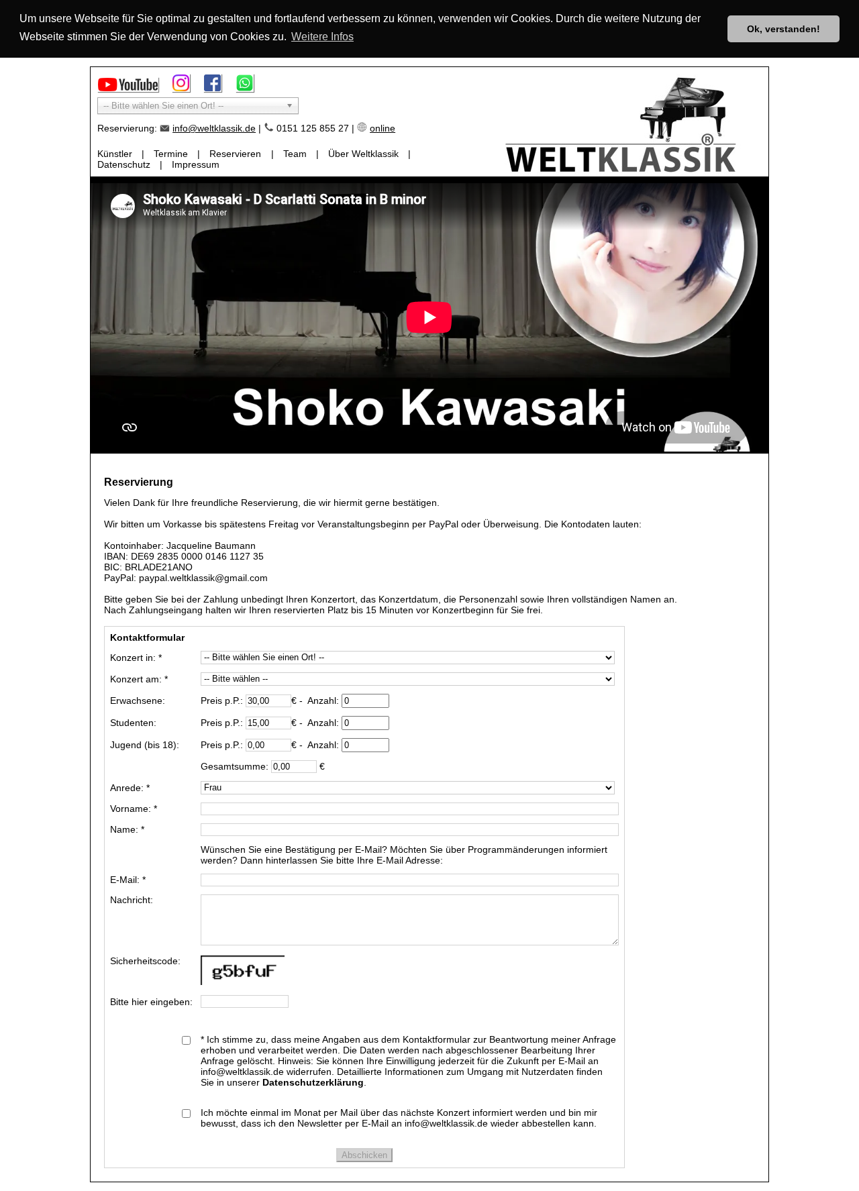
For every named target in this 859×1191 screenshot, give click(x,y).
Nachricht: (131, 899)
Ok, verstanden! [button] (783, 28)
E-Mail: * (128, 879)
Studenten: (133, 722)
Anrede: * (130, 787)
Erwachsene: (137, 700)
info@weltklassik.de (214, 128)
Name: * (127, 829)
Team (295, 153)
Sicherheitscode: (145, 960)
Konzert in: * (136, 657)
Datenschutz (123, 164)
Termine (171, 153)
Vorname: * (133, 808)
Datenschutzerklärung (313, 1082)
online (382, 128)
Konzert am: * (139, 679)
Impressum (195, 164)
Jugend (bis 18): (144, 744)
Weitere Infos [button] (322, 36)
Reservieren (235, 153)
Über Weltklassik (363, 153)
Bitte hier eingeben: (151, 1001)
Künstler (114, 153)
